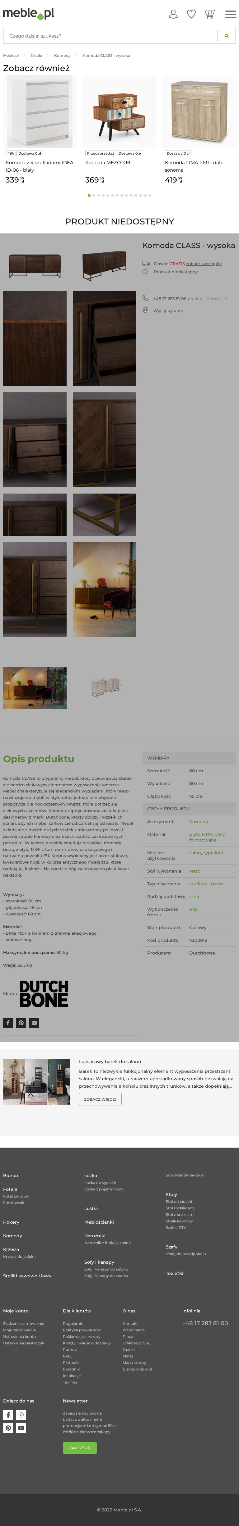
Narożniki (94, 1236)
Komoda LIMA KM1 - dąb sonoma (193, 166)
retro (194, 871)
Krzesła (11, 1249)
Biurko (10, 1175)
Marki (128, 1356)
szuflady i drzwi (206, 884)
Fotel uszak (13, 1202)
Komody (198, 821)
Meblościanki (99, 1222)
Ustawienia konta (19, 1336)
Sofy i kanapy (99, 1262)
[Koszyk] (210, 14)
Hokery (11, 1222)
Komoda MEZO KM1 (108, 162)
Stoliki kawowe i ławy (27, 1276)
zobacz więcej (100, 1099)
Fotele (10, 1189)
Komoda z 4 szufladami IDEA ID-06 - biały (39, 166)
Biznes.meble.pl (137, 1369)
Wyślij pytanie (168, 310)
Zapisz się (79, 1448)
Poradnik (71, 1369)
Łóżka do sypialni (100, 1182)
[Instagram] (21, 1415)
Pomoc (70, 1349)
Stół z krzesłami (180, 1214)
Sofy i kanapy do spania (106, 1275)
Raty (67, 1356)
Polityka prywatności (82, 1330)
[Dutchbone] (44, 993)
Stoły (171, 1194)
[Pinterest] (8, 1428)
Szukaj (227, 35)
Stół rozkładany (180, 1208)
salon (195, 853)
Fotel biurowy (16, 1196)
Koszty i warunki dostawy (87, 1343)
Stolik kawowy (179, 1221)
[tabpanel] (40, 130)
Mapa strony (134, 1362)
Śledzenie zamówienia (23, 1323)
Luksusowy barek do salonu (110, 1061)
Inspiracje (72, 1375)
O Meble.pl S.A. (136, 1343)
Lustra (91, 1208)
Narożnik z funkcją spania (108, 1242)
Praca (128, 1336)
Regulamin (73, 1323)
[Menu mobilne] (230, 14)
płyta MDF (200, 834)
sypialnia (213, 853)
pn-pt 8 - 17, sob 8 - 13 (190, 298)
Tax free (70, 1382)
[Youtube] (21, 1428)
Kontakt (130, 1323)
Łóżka (90, 1175)
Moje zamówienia (19, 1330)
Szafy (171, 1247)
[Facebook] (8, 1415)
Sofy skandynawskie (185, 1175)
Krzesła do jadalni (19, 1256)
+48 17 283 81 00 (205, 1323)
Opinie (129, 1349)
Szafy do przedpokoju (186, 1254)
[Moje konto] (173, 14)
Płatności (71, 1362)
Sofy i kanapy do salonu (106, 1269)
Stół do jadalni (179, 1201)
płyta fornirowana (207, 837)
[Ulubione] (191, 14)
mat (193, 909)
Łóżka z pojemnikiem (104, 1189)
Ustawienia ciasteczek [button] (23, 1343)
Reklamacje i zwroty (82, 1336)
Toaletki (174, 1273)
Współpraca (134, 1330)
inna (194, 896)
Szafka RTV (176, 1227)
